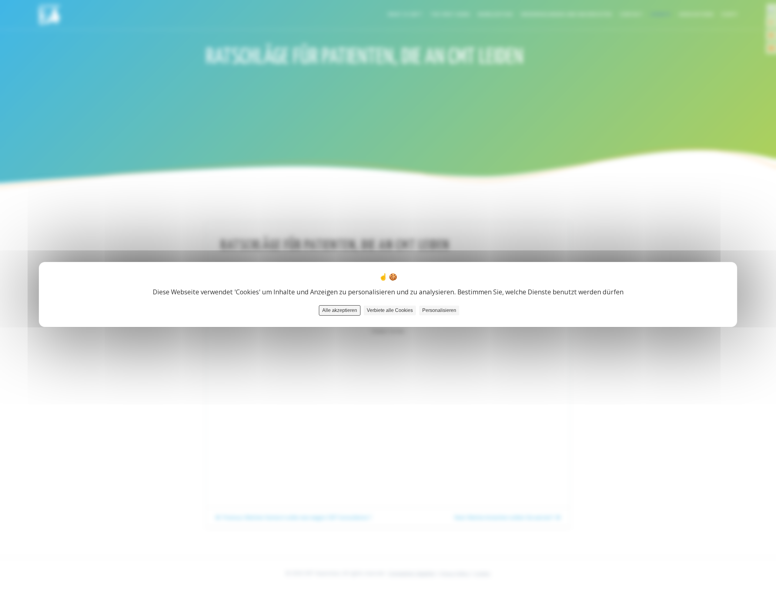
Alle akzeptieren (339, 310)
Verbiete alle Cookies (390, 310)
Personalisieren (439, 310)
